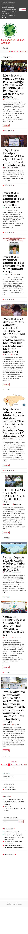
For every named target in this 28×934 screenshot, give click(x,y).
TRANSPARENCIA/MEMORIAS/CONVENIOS (16, 808)
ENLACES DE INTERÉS (10, 789)
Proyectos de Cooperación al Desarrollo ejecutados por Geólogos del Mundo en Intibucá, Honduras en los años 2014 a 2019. (14, 563)
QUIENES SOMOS (9, 787)
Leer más (5, 125)
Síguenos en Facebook (9, 854)
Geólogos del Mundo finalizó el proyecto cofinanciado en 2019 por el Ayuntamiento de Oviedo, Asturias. (13, 199)
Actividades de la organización (12, 831)
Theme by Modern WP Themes (14, 904)
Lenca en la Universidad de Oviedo (13, 845)
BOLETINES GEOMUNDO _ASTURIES (14, 802)
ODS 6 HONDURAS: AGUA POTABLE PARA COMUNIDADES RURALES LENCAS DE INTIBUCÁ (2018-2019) (14, 496)
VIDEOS (7, 811)
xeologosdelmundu (15, 99)
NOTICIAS (16, 51)
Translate (12, 777)
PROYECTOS (23, 51)
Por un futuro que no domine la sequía (14, 847)
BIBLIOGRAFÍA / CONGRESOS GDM (14, 799)
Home (11, 51)
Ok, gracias (23, 9)
